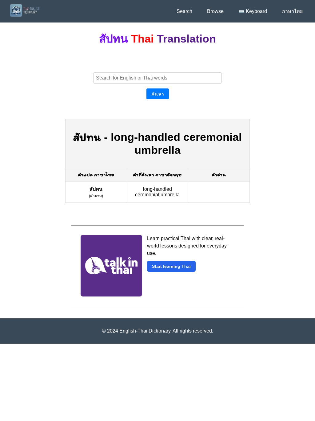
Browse (215, 11)
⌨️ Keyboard (252, 11)
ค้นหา (157, 94)
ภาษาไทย (292, 11)
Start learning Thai (171, 266)
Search (184, 11)
